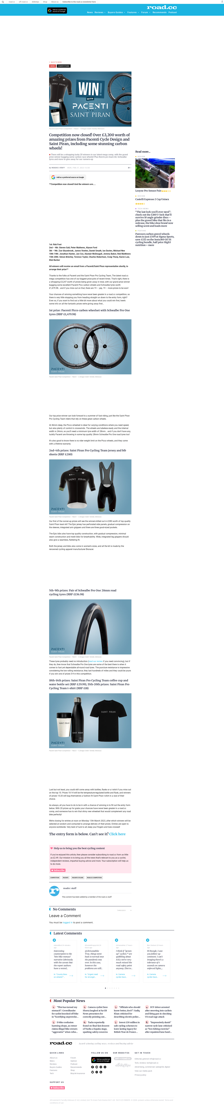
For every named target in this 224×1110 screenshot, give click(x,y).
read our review (96, 661)
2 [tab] (107, 988)
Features (53, 1070)
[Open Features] (138, 12)
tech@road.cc (153, 1063)
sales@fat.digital (163, 1067)
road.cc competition (94, 877)
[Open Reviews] (105, 12)
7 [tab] (118, 988)
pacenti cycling (77, 877)
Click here (117, 834)
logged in (67, 922)
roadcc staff (69, 888)
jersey (112, 450)
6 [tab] (116, 988)
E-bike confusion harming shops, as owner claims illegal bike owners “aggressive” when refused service (65, 1028)
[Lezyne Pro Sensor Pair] (155, 173)
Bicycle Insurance (78, 1073)
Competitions (63, 66)
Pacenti (65, 877)
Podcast (74, 1064)
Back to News (56, 62)
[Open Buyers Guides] (124, 12)
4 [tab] (112, 988)
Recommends (76, 1067)
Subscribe (59, 870)
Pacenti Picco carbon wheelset (80, 310)
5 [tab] (114, 988)
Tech (52, 1073)
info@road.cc (155, 1059)
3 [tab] (109, 988)
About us (53, 1058)
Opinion (74, 1061)
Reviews (53, 1064)
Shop (73, 1070)
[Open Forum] (150, 12)
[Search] (3, 2)
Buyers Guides (56, 1067)
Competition (54, 877)
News (52, 1061)
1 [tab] (105, 988)
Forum (73, 1058)
